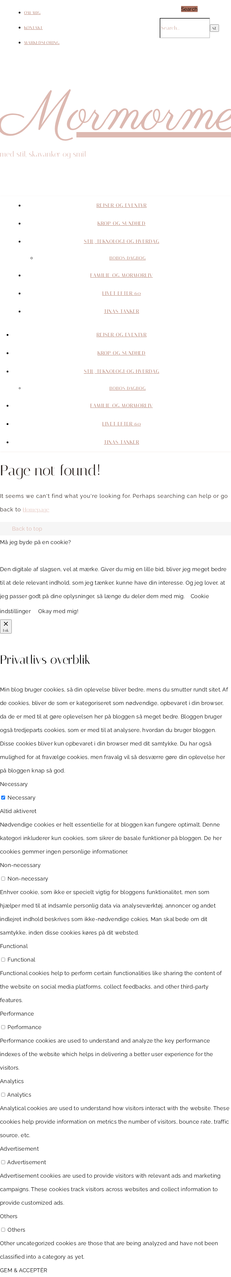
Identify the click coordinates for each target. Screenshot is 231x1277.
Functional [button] (14, 946)
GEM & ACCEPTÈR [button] (23, 1270)
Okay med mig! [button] (58, 611)
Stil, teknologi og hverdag (121, 241)
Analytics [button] (12, 1081)
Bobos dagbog (127, 258)
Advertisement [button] (19, 1149)
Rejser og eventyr (122, 205)
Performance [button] (17, 1013)
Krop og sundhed (121, 223)
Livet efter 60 (121, 293)
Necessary (21, 797)
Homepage (36, 509)
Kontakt (33, 27)
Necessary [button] (14, 784)
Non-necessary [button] (20, 865)
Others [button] (9, 1216)
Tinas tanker (121, 311)
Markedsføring (42, 42)
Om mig (32, 12)
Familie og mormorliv (121, 275)
